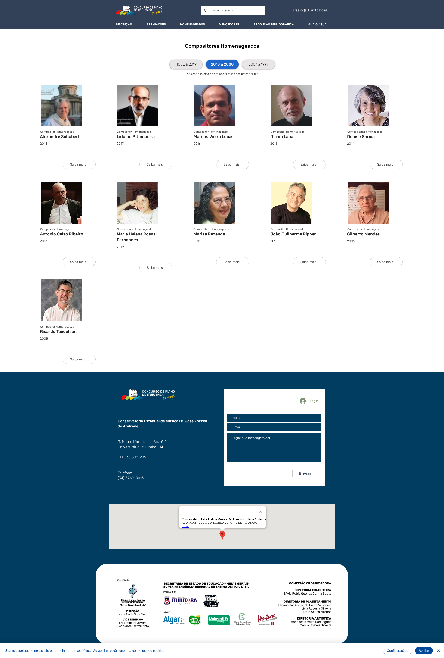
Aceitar (424, 650)
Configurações (397, 650)
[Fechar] (438, 650)
